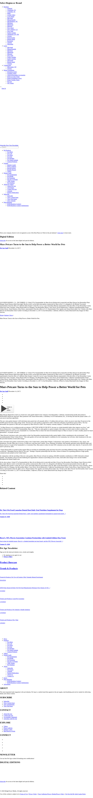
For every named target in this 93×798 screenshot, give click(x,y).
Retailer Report (11, 170)
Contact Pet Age (12, 189)
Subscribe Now (4, 145)
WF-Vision (10, 83)
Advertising (10, 187)
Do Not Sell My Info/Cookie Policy (75, 794)
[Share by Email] (4, 402)
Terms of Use (24, 794)
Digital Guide (7, 173)
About (5, 666)
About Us (10, 674)
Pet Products (7, 150)
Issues (5, 678)
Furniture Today (12, 73)
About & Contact (9, 184)
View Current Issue (12, 197)
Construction (7, 65)
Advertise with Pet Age (10, 719)
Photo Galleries (11, 166)
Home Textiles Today (13, 80)
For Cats (9, 153)
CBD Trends (11, 181)
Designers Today (12, 72)
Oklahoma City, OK (13, 34)
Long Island (10, 16)
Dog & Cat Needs (12, 179)
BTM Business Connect (14, 204)
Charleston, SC (11, 10)
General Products (12, 161)
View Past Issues (12, 199)
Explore (6, 163)
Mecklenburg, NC (12, 21)
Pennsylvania (11, 37)
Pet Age (9, 81)
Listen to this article (9, 408)
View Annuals (11, 200)
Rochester (10, 41)
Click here (60, 233)
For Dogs (10, 155)
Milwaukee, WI (11, 67)
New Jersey (10, 28)
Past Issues (10, 669)
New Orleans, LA (12, 29)
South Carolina (11, 59)
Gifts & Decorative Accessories (16, 75)
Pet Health (10, 176)
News (5, 639)
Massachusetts (11, 20)
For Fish (9, 157)
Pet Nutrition (11, 183)
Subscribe (6, 194)
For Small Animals (12, 160)
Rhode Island (11, 39)
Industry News (8, 315)
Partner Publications (13, 192)
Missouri (9, 26)
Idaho (9, 13)
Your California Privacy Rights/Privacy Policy (51, 794)
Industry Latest (11, 165)
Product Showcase (8, 562)
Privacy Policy (8, 556)
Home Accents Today (13, 76)
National (9, 8)
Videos (9, 171)
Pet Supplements (12, 174)
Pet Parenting (11, 178)
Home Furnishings (9, 70)
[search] (0, 147)
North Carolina (11, 33)
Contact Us (10, 676)
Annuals (9, 191)
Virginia (9, 42)
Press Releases (8, 202)
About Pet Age (11, 186)
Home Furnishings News (14, 78)
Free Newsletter (13, 145)
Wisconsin (10, 44)
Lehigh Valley (11, 15)
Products (6, 640)
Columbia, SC (11, 11)
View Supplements (9, 704)
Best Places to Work (9, 731)
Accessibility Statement (10, 717)
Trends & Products (9, 568)
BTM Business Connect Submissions (18, 205)
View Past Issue (8, 706)
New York (10, 31)
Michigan (10, 23)
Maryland (10, 18)
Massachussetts (11, 49)
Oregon (9, 36)
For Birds (10, 152)
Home (2, 315)
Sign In (4, 88)
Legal (5, 46)
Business (6, 7)
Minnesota (10, 24)
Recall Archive (11, 168)
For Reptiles (10, 158)
